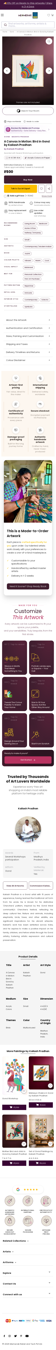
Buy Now (28, 179)
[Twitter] (15, 1336)
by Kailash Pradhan (14, 149)
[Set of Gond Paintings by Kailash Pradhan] (41, 1131)
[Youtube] (27, 1336)
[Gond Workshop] (14, 1075)
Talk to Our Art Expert (20, 188)
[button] (28, 129)
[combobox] (28, 25)
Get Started (26, 760)
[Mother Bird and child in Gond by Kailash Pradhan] (14, 1131)
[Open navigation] (6, 15)
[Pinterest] (21, 1336)
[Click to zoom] (49, 41)
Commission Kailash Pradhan (41, 886)
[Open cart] (52, 15)
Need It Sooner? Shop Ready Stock (28, 586)
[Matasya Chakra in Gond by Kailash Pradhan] (41, 1072)
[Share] (49, 189)
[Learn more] (24, 121)
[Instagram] (10, 1336)
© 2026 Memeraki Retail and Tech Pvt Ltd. (22, 1344)
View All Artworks (15, 886)
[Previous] (7, 70)
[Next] (49, 70)
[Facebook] (4, 1336)
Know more (47, 196)
